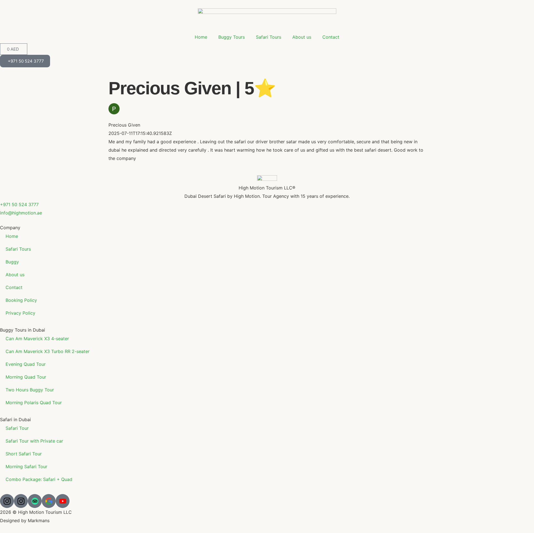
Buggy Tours (231, 37)
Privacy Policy (20, 313)
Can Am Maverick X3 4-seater (37, 338)
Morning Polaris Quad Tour (34, 402)
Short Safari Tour (24, 453)
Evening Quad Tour (26, 364)
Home (201, 37)
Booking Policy (21, 300)
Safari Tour (17, 428)
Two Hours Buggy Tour (30, 390)
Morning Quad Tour (26, 377)
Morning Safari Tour (26, 466)
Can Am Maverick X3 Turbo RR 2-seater (48, 351)
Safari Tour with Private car (34, 441)
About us (301, 37)
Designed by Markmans (25, 520)
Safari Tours (268, 37)
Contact (330, 37)
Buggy (12, 262)
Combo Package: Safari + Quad (39, 479)
